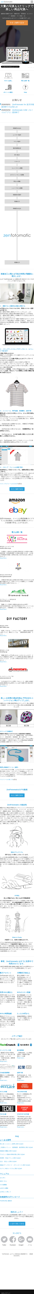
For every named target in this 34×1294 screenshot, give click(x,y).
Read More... (4, 558)
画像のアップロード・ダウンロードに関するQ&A (15, 1165)
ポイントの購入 (8, 92)
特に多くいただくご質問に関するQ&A (11, 1144)
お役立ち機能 (4, 1188)
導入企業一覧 (25, 80)
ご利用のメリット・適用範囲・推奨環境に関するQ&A (16, 1147)
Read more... (4, 1061)
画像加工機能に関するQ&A (8, 1151)
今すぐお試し (8, 80)
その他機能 (3, 1184)
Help (25, 92)
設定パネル (3, 1181)
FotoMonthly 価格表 (6, 1200)
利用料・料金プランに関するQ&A (10, 1158)
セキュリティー (5, 1293)
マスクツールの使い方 (6, 779)
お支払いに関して (5, 1191)
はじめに (2, 1177)
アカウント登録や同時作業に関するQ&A (12, 1154)
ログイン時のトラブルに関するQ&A (11, 1168)
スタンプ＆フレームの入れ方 (9, 483)
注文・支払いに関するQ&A (8, 1161)
